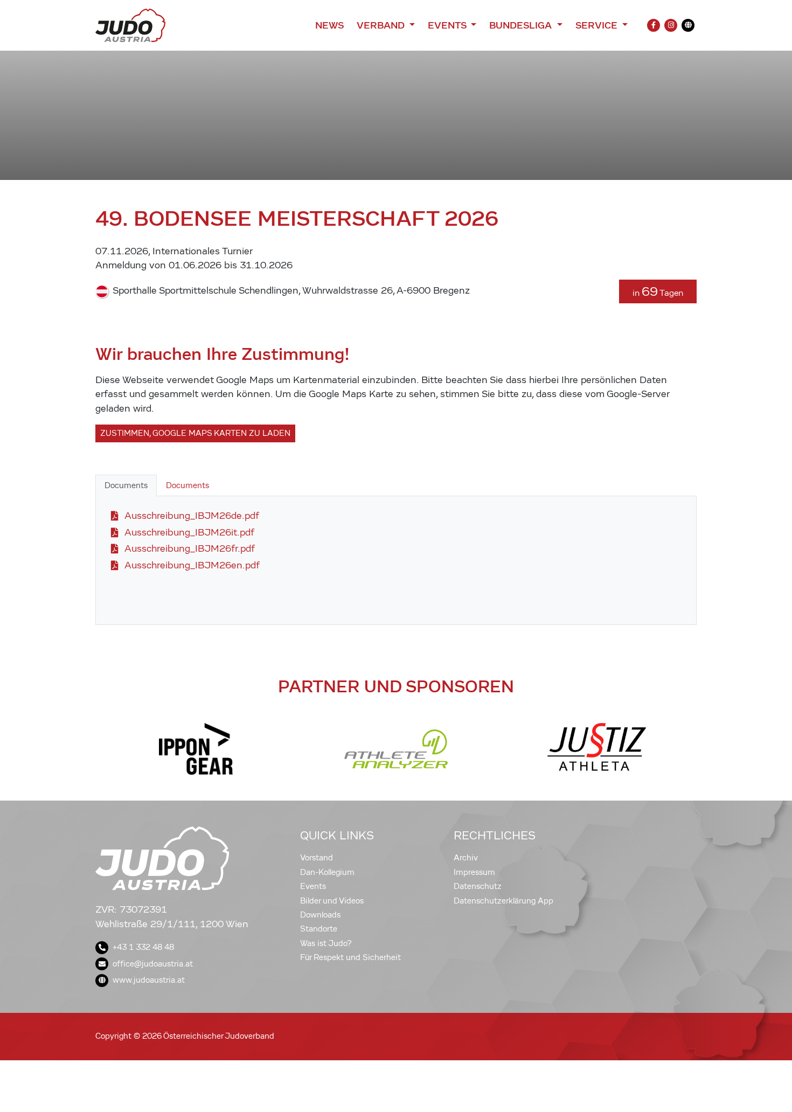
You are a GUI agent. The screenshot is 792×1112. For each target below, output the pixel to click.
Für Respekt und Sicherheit (350, 957)
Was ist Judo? (326, 943)
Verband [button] (382, 25)
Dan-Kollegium (327, 872)
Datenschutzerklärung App (503, 901)
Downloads (320, 915)
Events (313, 886)
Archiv (466, 858)
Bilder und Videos (332, 901)
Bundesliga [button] (521, 25)
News (329, 25)
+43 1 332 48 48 (143, 947)
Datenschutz (478, 886)
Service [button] (597, 25)
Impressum (474, 872)
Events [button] (448, 25)
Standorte (318, 929)
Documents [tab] (126, 485)
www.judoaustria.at (149, 980)
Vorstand (316, 858)
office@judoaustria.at (153, 964)
